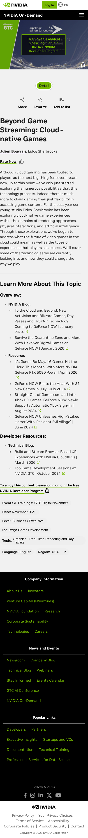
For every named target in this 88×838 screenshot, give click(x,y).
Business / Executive (28, 521)
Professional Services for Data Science (39, 759)
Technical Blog (19, 670)
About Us (14, 591)
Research (52, 611)
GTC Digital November (51, 503)
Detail (44, 85)
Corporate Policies (19, 826)
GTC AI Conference (23, 690)
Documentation (20, 749)
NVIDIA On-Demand (24, 700)
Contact (77, 826)
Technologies (18, 631)
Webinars (45, 670)
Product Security (52, 826)
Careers (41, 631)
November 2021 (24, 512)
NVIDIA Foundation (23, 611)
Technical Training (54, 749)
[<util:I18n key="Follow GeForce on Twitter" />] (49, 795)
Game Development (33, 530)
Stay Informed (19, 680)
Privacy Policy (23, 815)
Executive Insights (22, 739)
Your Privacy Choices (55, 815)
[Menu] (82, 15)
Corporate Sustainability (27, 621)
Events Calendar (51, 680)
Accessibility (58, 820)
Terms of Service (30, 820)
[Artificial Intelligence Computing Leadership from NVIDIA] (15, 5)
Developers (16, 729)
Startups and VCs (58, 739)
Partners (38, 729)
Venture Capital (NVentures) (30, 601)
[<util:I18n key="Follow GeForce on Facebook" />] (25, 795)
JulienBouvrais (13, 151)
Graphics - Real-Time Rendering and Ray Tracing (43, 540)
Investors (36, 591)
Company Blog (42, 660)
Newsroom (16, 660)
